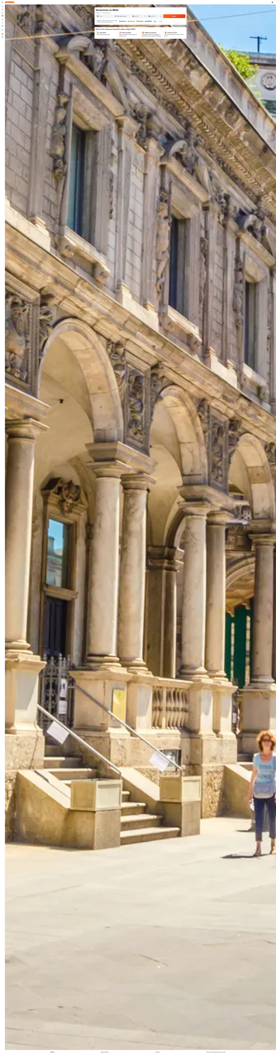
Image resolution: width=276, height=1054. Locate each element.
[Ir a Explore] (2, 19)
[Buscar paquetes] (2, 15)
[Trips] (2, 29)
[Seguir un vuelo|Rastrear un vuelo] (2, 22)
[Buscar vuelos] (2, 6)
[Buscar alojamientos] (2, 9)
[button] (2, 2)
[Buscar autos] (2, 12)
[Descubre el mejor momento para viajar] (2, 25)
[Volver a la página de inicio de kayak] (9, 2)
